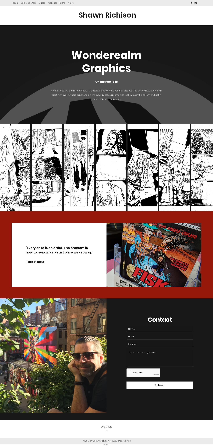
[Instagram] (195, 2)
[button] (24, 205)
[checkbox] (7, 204)
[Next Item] (208, 168)
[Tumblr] (191, 2)
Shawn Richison (107, 15)
